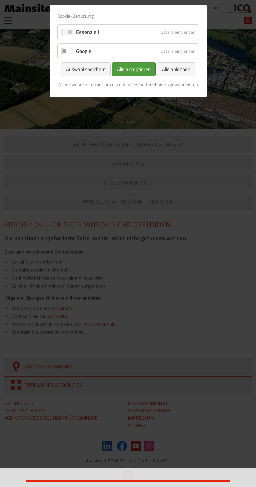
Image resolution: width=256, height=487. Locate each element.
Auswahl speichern (86, 69)
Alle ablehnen (176, 69)
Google (83, 51)
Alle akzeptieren (134, 69)
